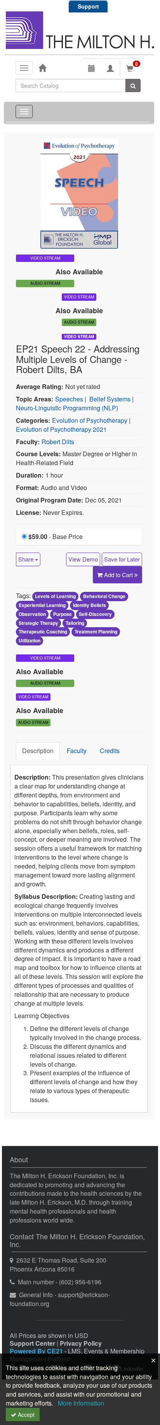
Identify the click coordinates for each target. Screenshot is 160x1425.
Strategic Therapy (38, 622)
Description (38, 750)
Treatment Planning (96, 631)
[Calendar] (91, 68)
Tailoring (75, 622)
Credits (110, 750)
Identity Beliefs (89, 605)
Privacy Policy (81, 1343)
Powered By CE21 (37, 1351)
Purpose (62, 613)
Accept (25, 1414)
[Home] (42, 67)
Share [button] (26, 559)
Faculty (77, 750)
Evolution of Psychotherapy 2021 (61, 429)
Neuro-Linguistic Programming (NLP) (67, 407)
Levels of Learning (55, 596)
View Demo (83, 559)
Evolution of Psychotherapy (89, 420)
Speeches (69, 398)
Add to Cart (119, 574)
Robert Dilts (58, 441)
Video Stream (79, 336)
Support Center (32, 1343)
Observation (32, 613)
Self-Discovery (95, 613)
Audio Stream (45, 283)
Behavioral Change (104, 596)
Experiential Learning (42, 605)
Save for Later (122, 559)
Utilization (29, 640)
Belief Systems (109, 398)
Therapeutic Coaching (43, 631)
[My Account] (110, 68)
